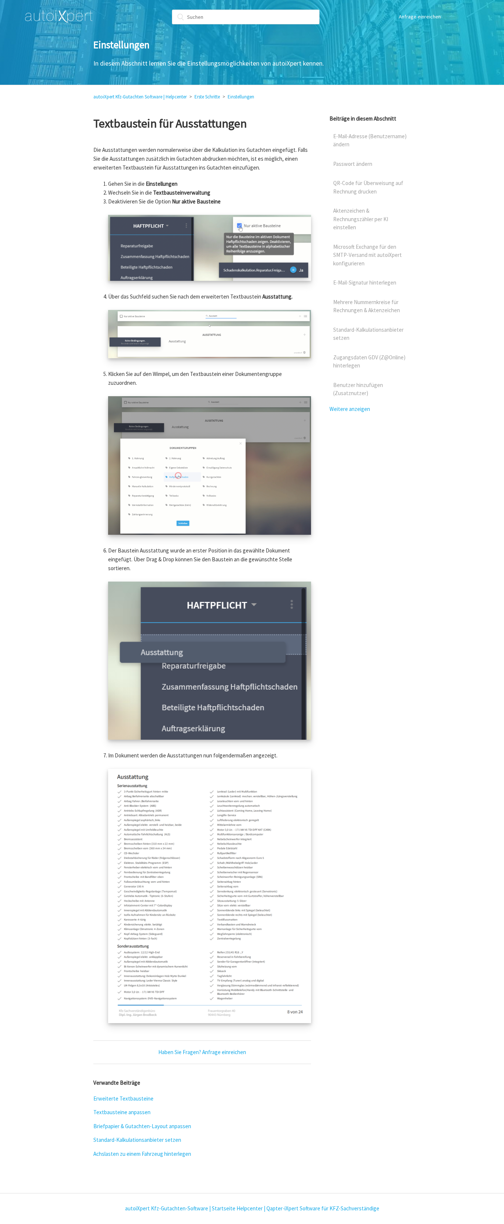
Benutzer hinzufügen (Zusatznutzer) (358, 389)
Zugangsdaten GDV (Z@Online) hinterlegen (369, 361)
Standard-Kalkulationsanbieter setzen (137, 1139)
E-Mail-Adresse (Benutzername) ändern (370, 140)
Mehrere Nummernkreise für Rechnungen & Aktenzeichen (366, 306)
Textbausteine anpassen (122, 1112)
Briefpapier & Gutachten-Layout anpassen (142, 1126)
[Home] (59, 17)
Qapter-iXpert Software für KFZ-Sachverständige (322, 1208)
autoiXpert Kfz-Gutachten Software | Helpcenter (140, 97)
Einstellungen (241, 97)
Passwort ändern (352, 163)
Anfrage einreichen (420, 16)
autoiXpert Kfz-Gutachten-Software (166, 1208)
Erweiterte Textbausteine (123, 1098)
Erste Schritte (207, 97)
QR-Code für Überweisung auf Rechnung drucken (368, 187)
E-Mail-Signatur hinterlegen (364, 282)
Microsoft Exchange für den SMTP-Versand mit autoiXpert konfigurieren (367, 255)
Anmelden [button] (460, 16)
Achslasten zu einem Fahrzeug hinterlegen (142, 1153)
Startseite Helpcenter (237, 1208)
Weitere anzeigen (349, 408)
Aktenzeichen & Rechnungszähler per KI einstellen (360, 219)
